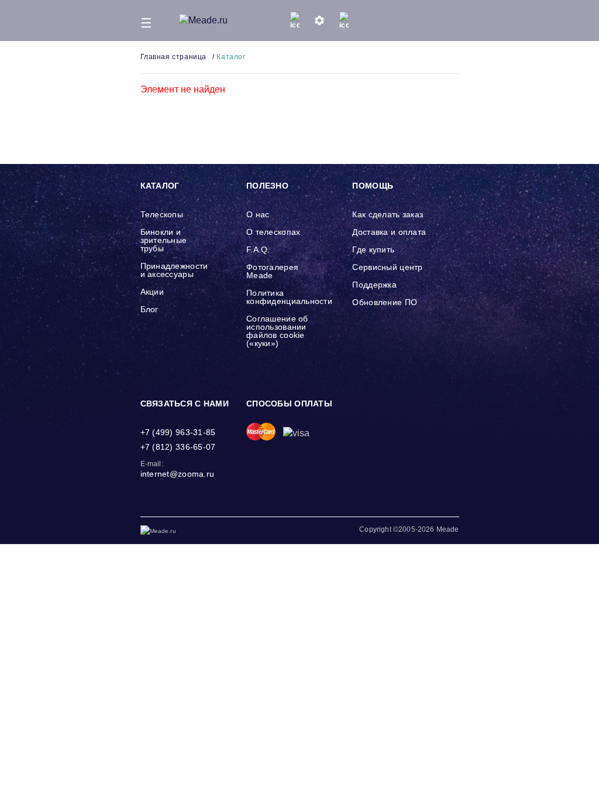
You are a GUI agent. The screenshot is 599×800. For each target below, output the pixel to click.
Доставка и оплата (389, 232)
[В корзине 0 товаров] (450, 20)
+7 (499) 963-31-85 (178, 432)
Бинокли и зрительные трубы (163, 240)
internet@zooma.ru (177, 474)
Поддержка (374, 284)
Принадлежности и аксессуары (174, 270)
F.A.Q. (258, 249)
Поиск (422, 20)
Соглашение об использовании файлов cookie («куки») (277, 331)
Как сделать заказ (387, 214)
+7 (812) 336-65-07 (178, 447)
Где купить (373, 249)
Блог (149, 309)
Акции (152, 291)
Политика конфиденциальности (289, 297)
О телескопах (273, 232)
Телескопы (162, 214)
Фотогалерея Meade (272, 271)
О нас (257, 214)
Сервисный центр (387, 267)
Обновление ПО (384, 302)
